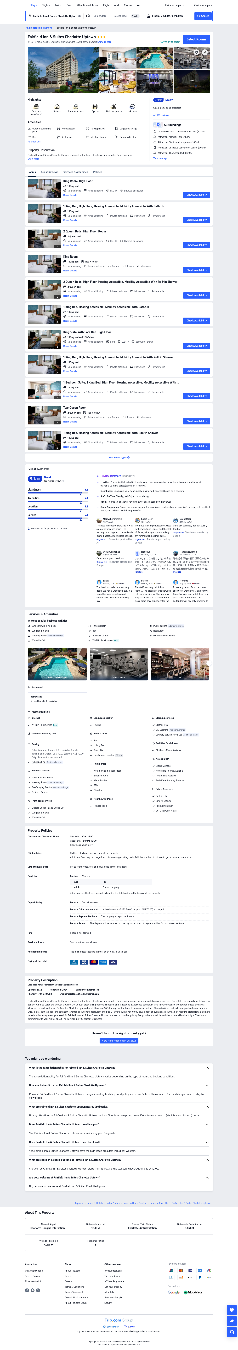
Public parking (160, 626)
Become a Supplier (113, 1297)
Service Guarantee (34, 1276)
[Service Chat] (232, 1332)
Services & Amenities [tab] (75, 172)
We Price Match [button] (172, 41)
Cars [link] (69, 5)
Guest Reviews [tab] (49, 172)
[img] (63, 70)
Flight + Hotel (111, 5)
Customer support (34, 1270)
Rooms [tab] (32, 172)
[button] (139, 5)
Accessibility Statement (76, 1297)
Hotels (90, 1203)
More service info (33, 1281)
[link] (174, 5)
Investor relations (113, 1270)
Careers (68, 1281)
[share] (232, 1321)
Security (108, 1303)
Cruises (128, 5)
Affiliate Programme (114, 1281)
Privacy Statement (74, 1292)
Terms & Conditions (74, 1287)
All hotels (109, 1292)
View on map (160, 158)
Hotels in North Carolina (134, 1203)
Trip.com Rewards (113, 1276)
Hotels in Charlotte (159, 1203)
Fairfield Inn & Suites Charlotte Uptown (62, 36)
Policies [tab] (97, 172)
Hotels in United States (107, 1203)
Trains (58, 5)
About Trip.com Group (76, 1303)
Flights (46, 5)
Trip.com (79, 1203)
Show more (33, 159)
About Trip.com (72, 1270)
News (67, 1276)
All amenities (34, 141)
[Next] (209, 663)
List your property (113, 1287)
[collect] (232, 1310)
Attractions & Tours (87, 5)
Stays (33, 5)
